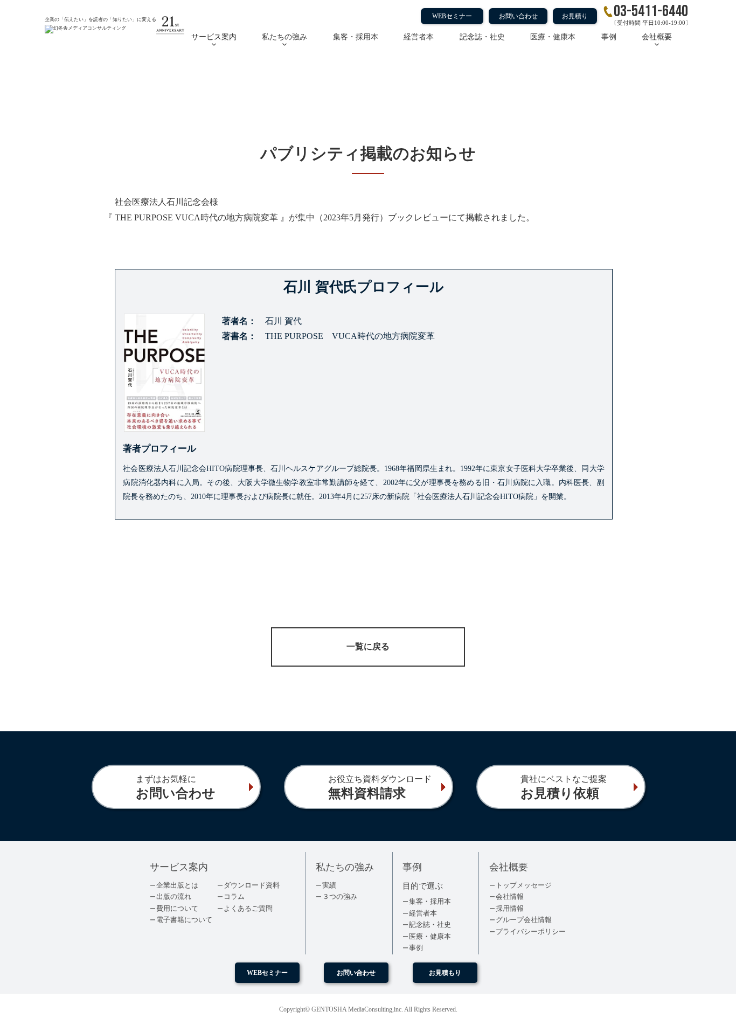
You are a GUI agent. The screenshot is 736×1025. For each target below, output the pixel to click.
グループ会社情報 (524, 920)
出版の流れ (173, 896)
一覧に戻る (368, 646)
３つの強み (339, 896)
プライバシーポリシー (531, 931)
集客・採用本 (355, 37)
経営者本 (419, 37)
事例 (608, 37)
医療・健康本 (552, 37)
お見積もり (445, 972)
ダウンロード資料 (252, 885)
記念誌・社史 (482, 37)
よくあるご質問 (248, 908)
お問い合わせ (518, 16)
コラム (234, 896)
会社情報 (510, 896)
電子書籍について (184, 920)
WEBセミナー (452, 16)
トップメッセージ (524, 885)
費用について (177, 908)
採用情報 (510, 908)
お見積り (575, 16)
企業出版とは (177, 885)
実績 (329, 885)
